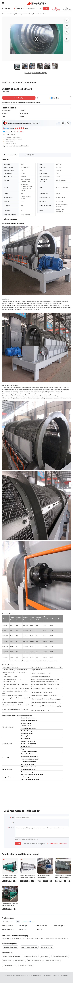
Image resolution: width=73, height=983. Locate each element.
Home (3, 14)
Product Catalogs (28, 922)
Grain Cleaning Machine (10, 947)
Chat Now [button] (55, 98)
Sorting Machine (33, 14)
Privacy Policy (64, 975)
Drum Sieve (43, 14)
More (3, 969)
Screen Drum (7, 961)
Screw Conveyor (58, 926)
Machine (39, 929)
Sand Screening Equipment (29, 947)
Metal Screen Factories (30, 956)
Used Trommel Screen (34, 961)
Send (18, 844)
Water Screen (45, 956)
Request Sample (35, 102)
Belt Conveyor (23, 926)
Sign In (5, 146)
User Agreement (47, 975)
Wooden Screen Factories (60, 956)
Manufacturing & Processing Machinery (17, 14)
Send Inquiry (18, 98)
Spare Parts (22, 929)
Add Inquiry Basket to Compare (36, 73)
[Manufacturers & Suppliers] (36, 3)
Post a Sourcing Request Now (57, 844)
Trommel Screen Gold (9, 965)
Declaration (56, 975)
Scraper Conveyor (7, 929)
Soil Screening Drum (47, 947)
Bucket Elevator (41, 926)
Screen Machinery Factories (11, 956)
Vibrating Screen (7, 926)
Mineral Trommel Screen (52, 961)
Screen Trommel (19, 961)
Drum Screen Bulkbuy (26, 965)
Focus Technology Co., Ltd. (24, 975)
